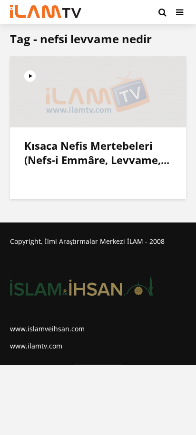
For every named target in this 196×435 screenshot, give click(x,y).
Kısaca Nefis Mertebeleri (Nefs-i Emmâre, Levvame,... (96, 152)
